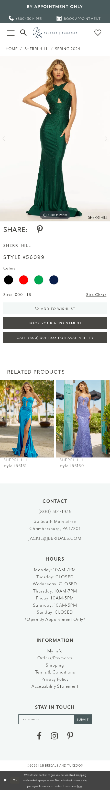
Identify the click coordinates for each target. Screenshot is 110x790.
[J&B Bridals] (55, 32)
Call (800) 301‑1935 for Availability (55, 338)
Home (12, 49)
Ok (15, 780)
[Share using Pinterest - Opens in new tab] (40, 230)
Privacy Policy (55, 679)
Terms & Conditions (55, 672)
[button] (10, 32)
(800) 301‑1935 (55, 511)
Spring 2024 (67, 49)
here (79, 786)
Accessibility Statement (55, 686)
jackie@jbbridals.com (55, 538)
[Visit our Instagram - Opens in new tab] (54, 736)
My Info (55, 651)
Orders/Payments (55, 658)
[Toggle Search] (23, 32)
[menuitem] (26, 18)
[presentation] (27, 418)
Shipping (55, 665)
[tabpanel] (55, 138)
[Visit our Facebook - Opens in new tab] (39, 736)
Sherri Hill (37, 49)
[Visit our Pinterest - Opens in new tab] (70, 736)
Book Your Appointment (55, 323)
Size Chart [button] (96, 294)
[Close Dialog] (5, 780)
